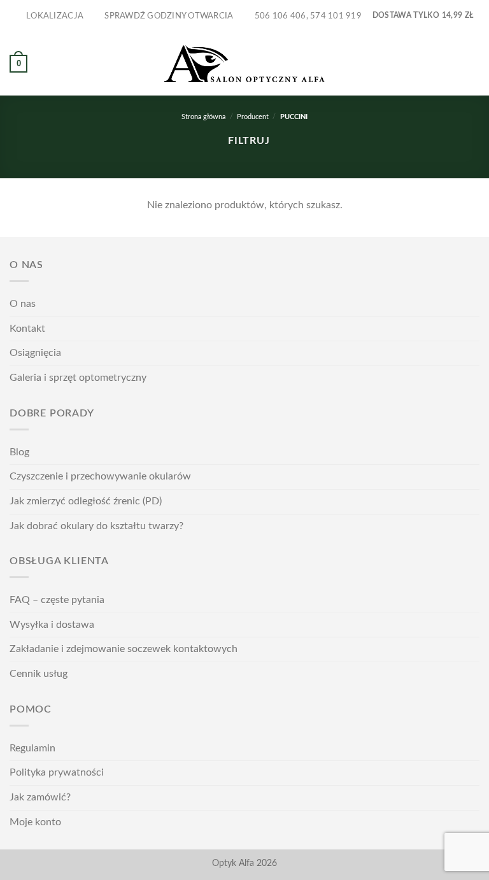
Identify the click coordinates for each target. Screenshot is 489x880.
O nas (23, 304)
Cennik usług (38, 674)
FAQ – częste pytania (57, 600)
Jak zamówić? (40, 797)
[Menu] (471, 63)
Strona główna (203, 116)
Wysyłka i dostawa (52, 625)
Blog (19, 452)
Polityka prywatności (57, 772)
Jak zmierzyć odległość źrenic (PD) (86, 501)
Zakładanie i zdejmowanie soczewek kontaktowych (123, 649)
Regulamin (32, 748)
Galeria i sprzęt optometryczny (78, 378)
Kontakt (27, 328)
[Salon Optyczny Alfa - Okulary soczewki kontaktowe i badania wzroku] (244, 64)
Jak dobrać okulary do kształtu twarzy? (96, 526)
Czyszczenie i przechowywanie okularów (100, 476)
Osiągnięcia (35, 353)
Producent (253, 116)
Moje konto (35, 822)
